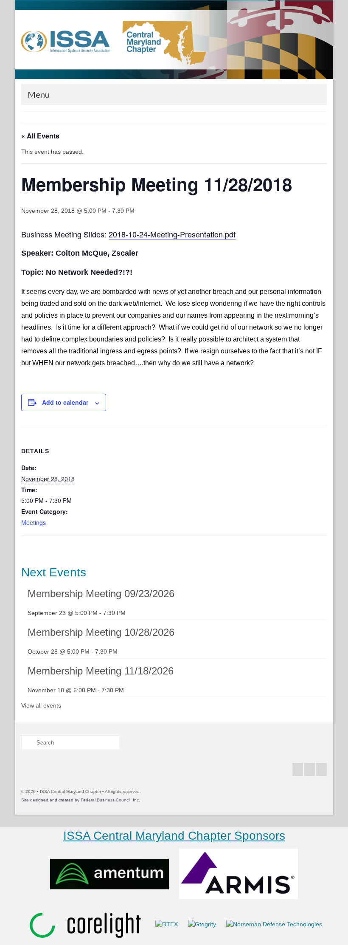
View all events (41, 705)
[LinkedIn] (321, 769)
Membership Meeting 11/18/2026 (101, 671)
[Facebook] (297, 769)
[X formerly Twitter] (309, 769)
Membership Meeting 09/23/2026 (101, 593)
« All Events (40, 136)
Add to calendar (65, 402)
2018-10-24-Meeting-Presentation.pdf (172, 234)
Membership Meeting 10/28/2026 (101, 632)
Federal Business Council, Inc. (110, 800)
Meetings (33, 522)
